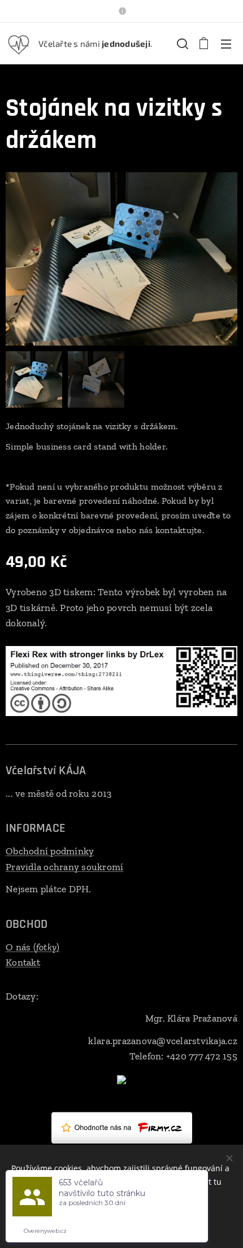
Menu (226, 43)
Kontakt (23, 962)
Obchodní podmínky (50, 851)
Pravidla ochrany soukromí (64, 866)
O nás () (32, 947)
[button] (181, 43)
